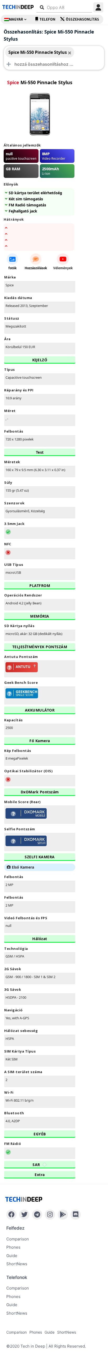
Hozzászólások (36, 268)
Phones (13, 1247)
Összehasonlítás (82, 19)
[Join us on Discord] (76, 1215)
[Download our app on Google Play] (63, 1215)
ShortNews (16, 1263)
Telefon (47, 19)
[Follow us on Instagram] (50, 1215)
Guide (11, 1255)
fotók (12, 268)
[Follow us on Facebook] (11, 1215)
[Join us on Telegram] (37, 1215)
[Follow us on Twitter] (24, 1215)
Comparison (17, 1238)
